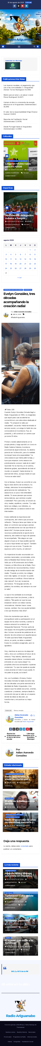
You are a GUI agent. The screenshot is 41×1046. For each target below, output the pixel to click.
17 (6, 264)
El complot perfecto (16, 920)
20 (20, 264)
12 (16, 259)
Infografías (17, 1041)
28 (25, 268)
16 (35, 259)
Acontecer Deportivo (12, 210)
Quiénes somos (10, 1032)
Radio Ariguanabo (20, 39)
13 (20, 259)
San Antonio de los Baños (13, 212)
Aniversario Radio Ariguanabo (13, 289)
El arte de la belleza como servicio (20, 802)
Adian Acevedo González (22, 312)
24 (6, 268)
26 (16, 268)
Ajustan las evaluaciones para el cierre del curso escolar (13, 736)
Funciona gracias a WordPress (14, 1024)
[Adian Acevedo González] (10, 719)
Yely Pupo (22, 807)
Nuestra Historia (22, 1032)
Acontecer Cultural (12, 161)
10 (6, 259)
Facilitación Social (27, 1041)
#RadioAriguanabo (18, 317)
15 (30, 259)
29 (30, 268)
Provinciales (8, 1037)
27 (20, 268)
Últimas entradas (18, 710)
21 (25, 264)
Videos (10, 1041)
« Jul (19, 278)
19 (16, 264)
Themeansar (20, 1027)
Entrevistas (28, 289)
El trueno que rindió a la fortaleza (19, 941)
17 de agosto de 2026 (15, 221)
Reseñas (8, 937)
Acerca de (8, 710)
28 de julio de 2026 (14, 169)
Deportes (23, 210)
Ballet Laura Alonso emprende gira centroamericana (16, 166)
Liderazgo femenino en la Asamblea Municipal (28, 736)
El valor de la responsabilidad (15, 112)
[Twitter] (34, 715)
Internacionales (11, 870)
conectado (25, 846)
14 (25, 259)
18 (11, 264)
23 (35, 264)
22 (30, 264)
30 (35, 268)
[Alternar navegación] (19, 46)
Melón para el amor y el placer (16, 95)
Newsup (31, 1024)
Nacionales (9, 893)
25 (11, 268)
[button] (34, 47)
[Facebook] (31, 715)
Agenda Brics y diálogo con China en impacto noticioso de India (18, 876)
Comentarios (10, 918)
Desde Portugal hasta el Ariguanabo (18, 127)
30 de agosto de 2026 (15, 879)
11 (11, 259)
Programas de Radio (19, 1037)
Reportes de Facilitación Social (15, 119)
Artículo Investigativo (12, 817)
